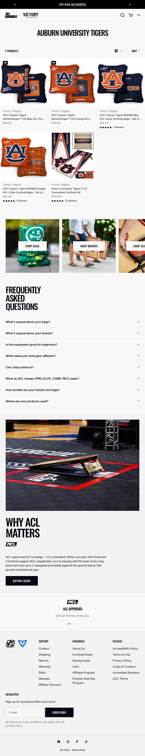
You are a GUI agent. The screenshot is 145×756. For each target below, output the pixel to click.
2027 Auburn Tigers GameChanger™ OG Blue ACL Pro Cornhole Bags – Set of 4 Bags (22, 117)
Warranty (45, 666)
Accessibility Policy (125, 648)
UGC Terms (120, 678)
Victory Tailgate (12, 110)
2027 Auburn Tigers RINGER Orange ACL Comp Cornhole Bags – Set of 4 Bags (24, 190)
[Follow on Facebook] (58, 741)
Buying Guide (81, 660)
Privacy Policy (122, 660)
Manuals (44, 678)
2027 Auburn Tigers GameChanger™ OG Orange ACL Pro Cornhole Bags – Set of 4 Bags (71, 117)
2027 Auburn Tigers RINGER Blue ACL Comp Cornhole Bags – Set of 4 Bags (120, 117)
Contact (44, 648)
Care (75, 666)
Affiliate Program (83, 672)
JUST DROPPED (78, 4)
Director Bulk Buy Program (83, 681)
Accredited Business (126, 672)
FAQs (42, 672)
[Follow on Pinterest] (77, 741)
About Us (78, 648)
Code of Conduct (124, 666)
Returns (44, 660)
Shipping (44, 654)
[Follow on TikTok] (86, 741)
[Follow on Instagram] (68, 741)
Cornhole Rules (82, 654)
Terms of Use (121, 654)
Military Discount (50, 684)
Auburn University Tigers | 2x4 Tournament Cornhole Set (69, 190)
